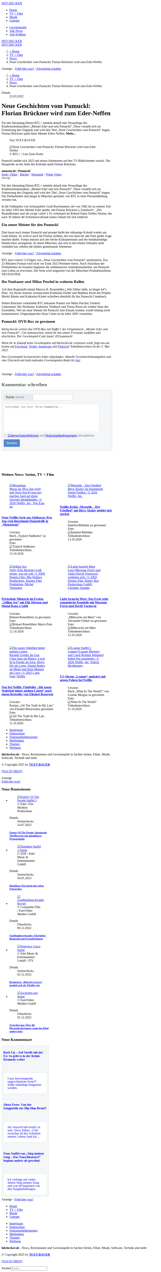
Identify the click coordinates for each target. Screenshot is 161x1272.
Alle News (16, 31)
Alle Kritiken (17, 34)
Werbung (15, 747)
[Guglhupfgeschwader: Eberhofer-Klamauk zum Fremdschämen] (30, 903)
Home (13, 10)
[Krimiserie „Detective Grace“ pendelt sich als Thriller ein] (29, 950)
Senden (11, 443)
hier (77, 360)
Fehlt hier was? (24, 68)
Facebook (21, 346)
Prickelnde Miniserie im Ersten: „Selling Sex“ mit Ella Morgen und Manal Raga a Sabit (25, 602)
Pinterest (63, 346)
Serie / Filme (9, 174)
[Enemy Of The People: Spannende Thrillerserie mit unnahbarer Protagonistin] (29, 800)
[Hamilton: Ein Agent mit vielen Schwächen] (29, 850)
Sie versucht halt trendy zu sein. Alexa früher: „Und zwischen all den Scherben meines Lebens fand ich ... (23, 1131)
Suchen (6, 1268)
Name (15, 397)
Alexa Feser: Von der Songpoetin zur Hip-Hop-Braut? (24, 1106)
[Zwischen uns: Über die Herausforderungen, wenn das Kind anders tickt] (29, 996)
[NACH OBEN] (12, 771)
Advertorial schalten (48, 68)
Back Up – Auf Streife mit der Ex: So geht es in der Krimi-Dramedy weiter (23, 1056)
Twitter (33, 346)
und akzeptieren (51, 435)
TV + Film (16, 13)
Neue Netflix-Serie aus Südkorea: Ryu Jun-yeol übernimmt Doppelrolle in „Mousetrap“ (27, 521)
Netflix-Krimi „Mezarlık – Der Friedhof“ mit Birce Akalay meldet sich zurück (86, 510)
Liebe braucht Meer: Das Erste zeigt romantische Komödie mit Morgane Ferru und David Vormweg (84, 602)
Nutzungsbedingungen (61, 435)
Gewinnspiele (18, 27)
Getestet (14, 20)
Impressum (16, 730)
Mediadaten (16, 740)
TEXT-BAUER (39, 764)
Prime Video (53, 174)
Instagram (45, 346)
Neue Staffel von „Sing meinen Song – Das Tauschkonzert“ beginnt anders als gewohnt (23, 1157)
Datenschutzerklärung (23, 435)
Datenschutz (17, 733)
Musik (13, 17)
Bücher (24, 174)
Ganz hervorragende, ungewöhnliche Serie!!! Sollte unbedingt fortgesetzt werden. (24, 1083)
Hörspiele (37, 174)
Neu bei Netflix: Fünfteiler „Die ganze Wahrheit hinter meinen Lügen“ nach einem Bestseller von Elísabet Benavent (27, 690)
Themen (14, 744)
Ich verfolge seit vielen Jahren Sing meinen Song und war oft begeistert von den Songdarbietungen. (23, 1184)
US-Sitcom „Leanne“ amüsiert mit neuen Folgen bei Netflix (82, 678)
